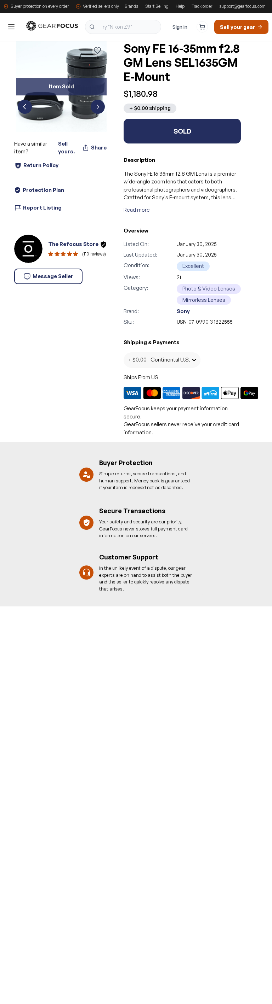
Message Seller (53, 276)
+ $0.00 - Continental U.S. (159, 359)
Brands (131, 6)
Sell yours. (66, 147)
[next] (98, 107)
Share (99, 147)
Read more (137, 209)
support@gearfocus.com (242, 6)
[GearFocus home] (52, 27)
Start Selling (157, 6)
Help (180, 6)
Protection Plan (43, 190)
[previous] (25, 107)
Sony (183, 311)
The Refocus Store (73, 244)
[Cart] (202, 27)
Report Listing (42, 207)
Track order (202, 6)
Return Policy (40, 165)
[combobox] (123, 27)
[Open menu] (11, 27)
